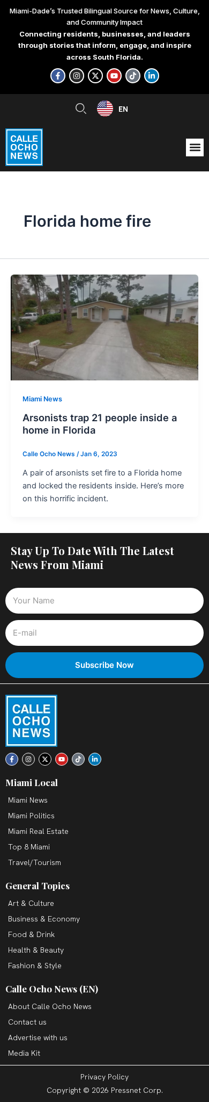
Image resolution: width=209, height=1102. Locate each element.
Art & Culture (31, 903)
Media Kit (24, 1053)
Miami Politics (31, 815)
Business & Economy (44, 919)
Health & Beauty (36, 950)
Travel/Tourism (34, 862)
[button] (195, 147)
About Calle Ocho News (50, 1006)
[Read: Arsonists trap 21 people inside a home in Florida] (104, 327)
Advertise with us (38, 1037)
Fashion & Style (35, 965)
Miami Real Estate (38, 831)
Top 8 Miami (29, 847)
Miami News (42, 399)
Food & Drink (31, 934)
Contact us (27, 1022)
